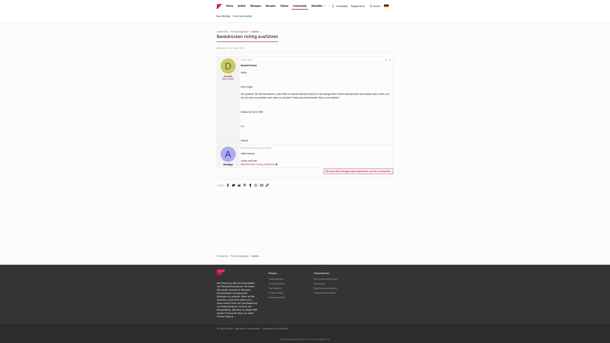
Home (229, 5)
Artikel (242, 5)
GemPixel (283, 328)
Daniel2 (223, 48)
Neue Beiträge (223, 16)
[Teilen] (386, 60)
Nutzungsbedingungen (326, 279)
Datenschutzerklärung (325, 288)
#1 (390, 60)
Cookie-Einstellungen (325, 292)
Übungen (255, 5)
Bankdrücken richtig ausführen (258, 164)
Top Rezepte (275, 288)
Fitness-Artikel (275, 292)
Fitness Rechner (276, 297)
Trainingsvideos (276, 283)
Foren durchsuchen (242, 16)
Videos (284, 5)
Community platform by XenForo (305, 339)
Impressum (319, 283)
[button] (324, 6)
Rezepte (270, 5)
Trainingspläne (276, 279)
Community (300, 5)
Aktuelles (316, 5)
